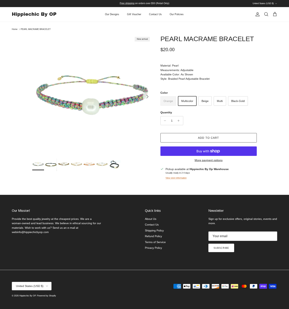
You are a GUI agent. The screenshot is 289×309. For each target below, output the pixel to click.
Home (14, 29)
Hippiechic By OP (27, 295)
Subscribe (221, 248)
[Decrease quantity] (164, 120)
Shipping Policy (154, 230)
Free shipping (127, 3)
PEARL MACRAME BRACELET (36, 29)
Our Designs (112, 14)
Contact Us (155, 14)
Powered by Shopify (46, 295)
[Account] (257, 14)
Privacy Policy (153, 247)
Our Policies (177, 14)
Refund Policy (153, 236)
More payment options (209, 160)
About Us (150, 218)
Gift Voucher (134, 14)
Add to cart (208, 137)
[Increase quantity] (179, 120)
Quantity (166, 112)
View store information (176, 178)
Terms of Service (155, 242)
